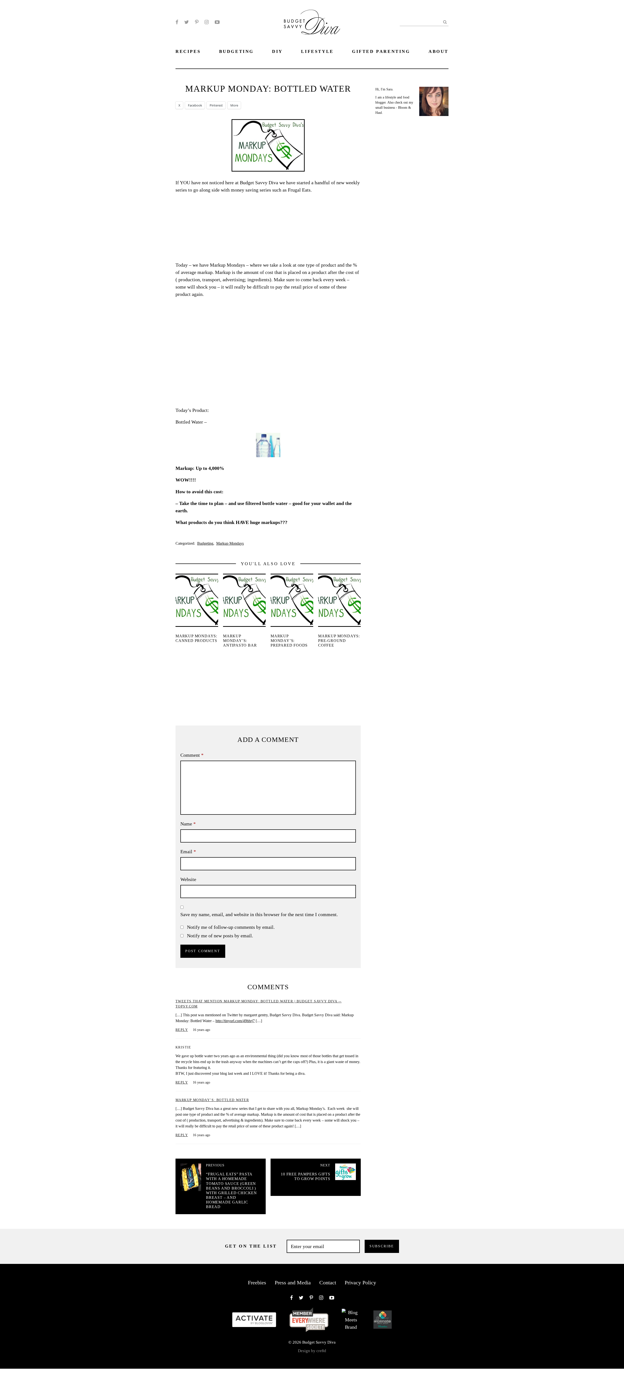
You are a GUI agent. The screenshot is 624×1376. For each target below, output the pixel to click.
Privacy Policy (360, 1282)
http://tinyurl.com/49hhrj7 (235, 1021)
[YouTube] (217, 22)
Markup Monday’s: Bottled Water (212, 1100)
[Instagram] (207, 22)
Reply (182, 1030)
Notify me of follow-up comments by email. (231, 927)
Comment (192, 755)
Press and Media (293, 1282)
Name (188, 823)
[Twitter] (186, 22)
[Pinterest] (196, 22)
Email (188, 851)
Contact (327, 1282)
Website (188, 879)
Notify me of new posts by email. (220, 935)
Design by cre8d (312, 1350)
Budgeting (205, 543)
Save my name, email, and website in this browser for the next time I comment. (259, 914)
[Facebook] (177, 22)
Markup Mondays (230, 543)
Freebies (257, 1282)
